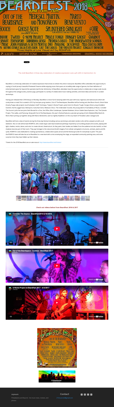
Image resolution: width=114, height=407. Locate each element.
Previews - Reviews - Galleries (41, 3)
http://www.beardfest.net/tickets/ (50, 142)
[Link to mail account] (91, 394)
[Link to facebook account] (82, 394)
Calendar (67, 3)
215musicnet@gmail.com (64, 398)
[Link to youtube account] (88, 394)
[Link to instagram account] (85, 394)
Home (17, 3)
